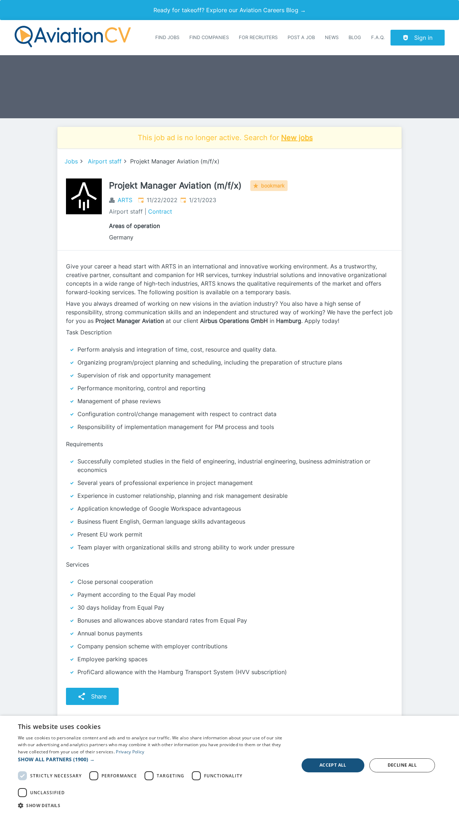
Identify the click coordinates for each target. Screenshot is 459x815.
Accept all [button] (333, 765)
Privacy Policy (130, 752)
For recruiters (258, 37)
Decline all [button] (402, 765)
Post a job (301, 37)
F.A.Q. (378, 37)
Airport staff (105, 161)
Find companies (209, 37)
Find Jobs (167, 37)
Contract (160, 211)
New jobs (297, 137)
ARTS (125, 200)
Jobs (71, 161)
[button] (154, 759)
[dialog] (229, 765)
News (332, 37)
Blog (355, 37)
